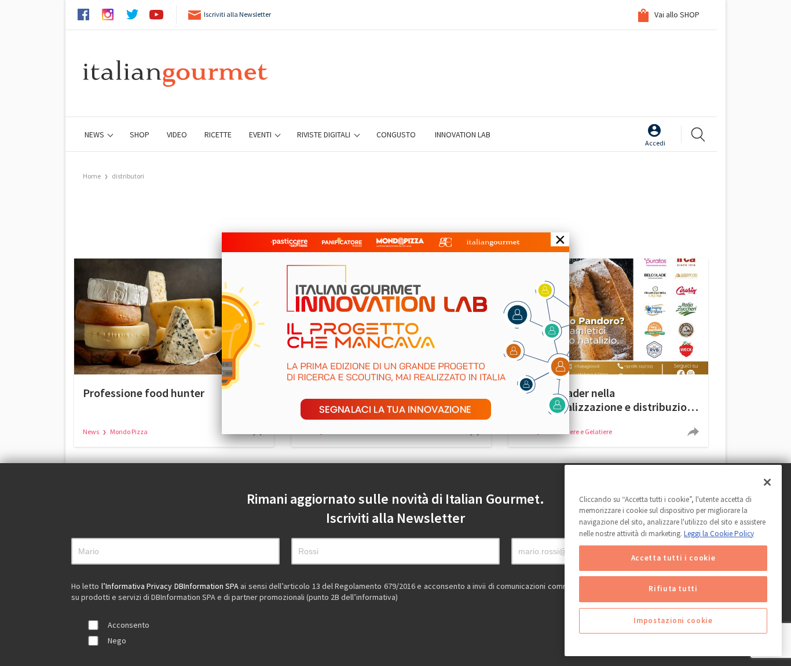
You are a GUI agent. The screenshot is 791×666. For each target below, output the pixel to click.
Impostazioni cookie (672, 620)
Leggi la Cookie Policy (719, 533)
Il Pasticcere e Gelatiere (578, 431)
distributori (128, 176)
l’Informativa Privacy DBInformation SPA (171, 586)
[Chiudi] (767, 482)
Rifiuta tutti (673, 589)
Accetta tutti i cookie (673, 558)
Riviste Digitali (324, 134)
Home (92, 176)
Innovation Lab (462, 134)
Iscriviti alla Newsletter (237, 14)
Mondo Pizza (129, 431)
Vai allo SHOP (676, 14)
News (95, 134)
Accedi (655, 143)
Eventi (261, 134)
